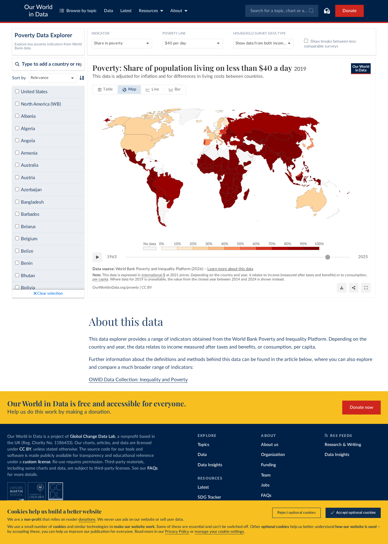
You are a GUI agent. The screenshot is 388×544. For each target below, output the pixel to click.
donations (87, 520)
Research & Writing (343, 445)
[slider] (328, 257)
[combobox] (281, 11)
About (176, 11)
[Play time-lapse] (97, 257)
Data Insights (210, 465)
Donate (349, 11)
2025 (363, 257)
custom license (36, 462)
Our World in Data (38, 11)
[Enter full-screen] (366, 288)
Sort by (19, 78)
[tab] (105, 89)
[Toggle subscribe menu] (327, 11)
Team (266, 475)
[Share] (354, 288)
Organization (273, 455)
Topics (203, 445)
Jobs (265, 485)
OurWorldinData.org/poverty (115, 287)
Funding (268, 465)
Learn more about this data (230, 269)
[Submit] (311, 11)
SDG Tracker (209, 497)
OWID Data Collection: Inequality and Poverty (138, 379)
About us (269, 445)
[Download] (341, 288)
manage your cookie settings (219, 532)
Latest (126, 11)
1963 (112, 257)
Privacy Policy (177, 532)
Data (108, 11)
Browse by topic (81, 11)
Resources (148, 11)
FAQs (152, 468)
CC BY (147, 287)
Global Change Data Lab (92, 436)
